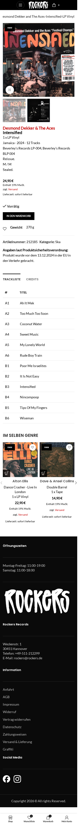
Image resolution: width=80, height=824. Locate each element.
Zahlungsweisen (14, 734)
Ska (57, 242)
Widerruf (9, 712)
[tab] (11, 279)
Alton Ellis (20, 481)
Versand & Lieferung (17, 742)
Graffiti (8, 749)
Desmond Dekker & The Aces (29, 127)
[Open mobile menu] (20, 5)
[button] (6, 60)
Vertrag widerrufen (17, 719)
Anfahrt (8, 689)
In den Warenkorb (19, 215)
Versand (13, 189)
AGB (6, 697)
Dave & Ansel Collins (57, 481)
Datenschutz (12, 727)
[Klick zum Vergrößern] (10, 90)
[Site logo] (38, 5)
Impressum (11, 704)
